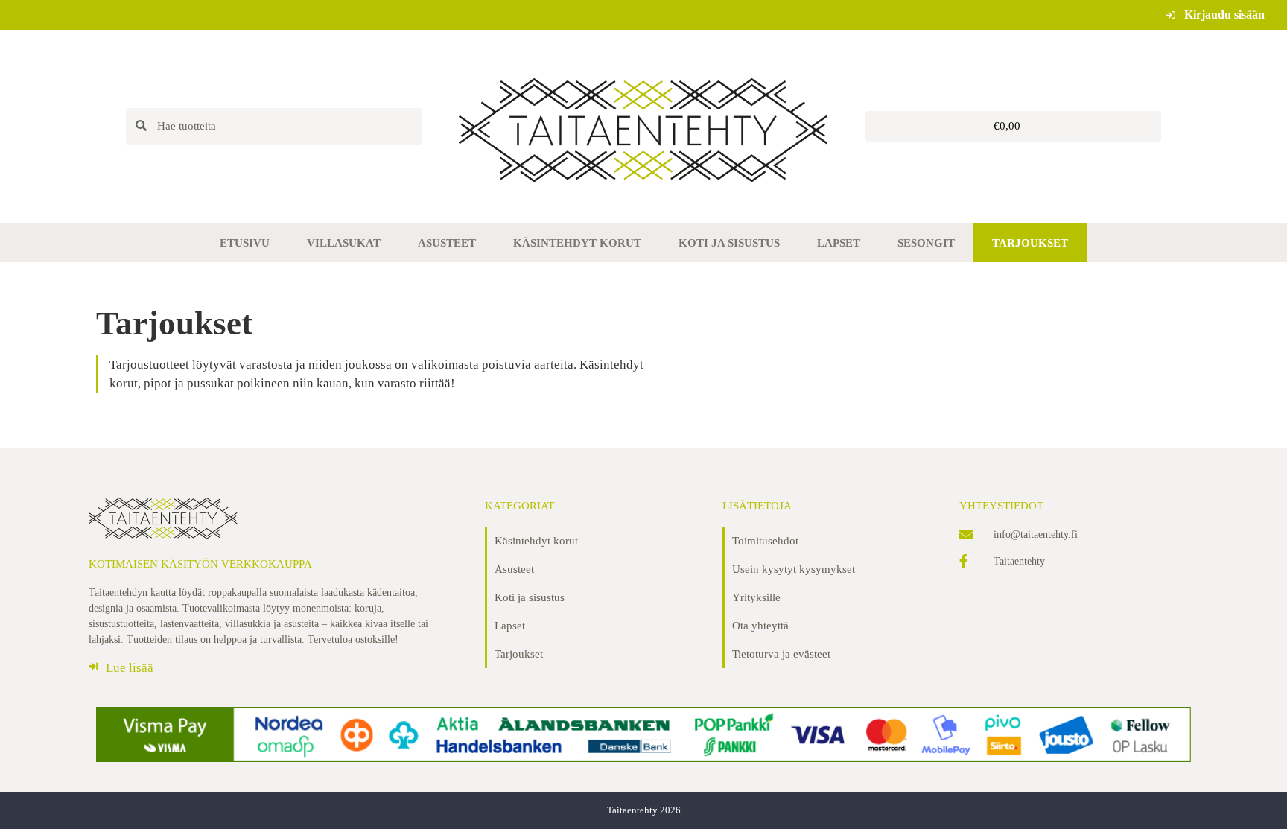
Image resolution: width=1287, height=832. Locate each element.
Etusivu (245, 243)
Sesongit (926, 243)
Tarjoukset (1030, 243)
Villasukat (344, 243)
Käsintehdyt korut (577, 243)
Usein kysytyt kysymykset (793, 569)
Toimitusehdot (765, 541)
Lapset (838, 243)
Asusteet (447, 243)
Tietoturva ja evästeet (781, 654)
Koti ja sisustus (729, 243)
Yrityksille (756, 597)
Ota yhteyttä (760, 626)
